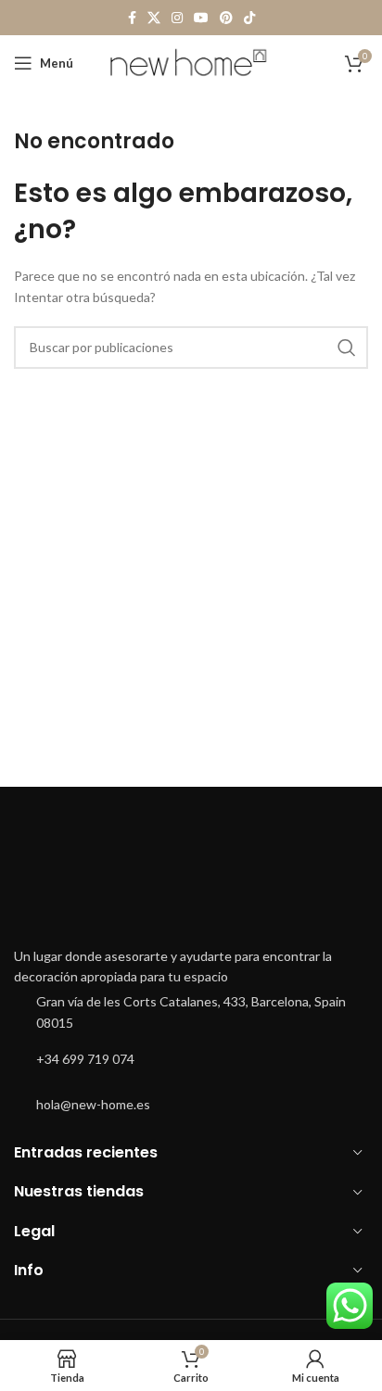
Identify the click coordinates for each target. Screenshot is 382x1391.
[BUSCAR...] (346, 347)
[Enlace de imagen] (191, 881)
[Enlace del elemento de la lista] (191, 1012)
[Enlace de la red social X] (154, 18)
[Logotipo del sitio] (191, 62)
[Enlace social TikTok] (249, 18)
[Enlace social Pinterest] (226, 18)
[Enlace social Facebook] (132, 18)
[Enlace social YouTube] (201, 18)
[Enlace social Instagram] (177, 18)
